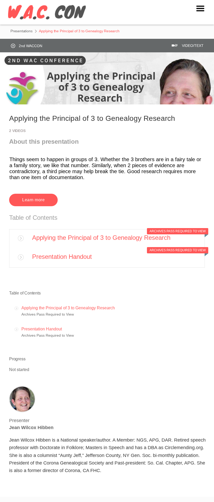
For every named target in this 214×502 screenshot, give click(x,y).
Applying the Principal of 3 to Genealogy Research (101, 237)
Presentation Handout (62, 256)
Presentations (21, 31)
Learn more (33, 200)
